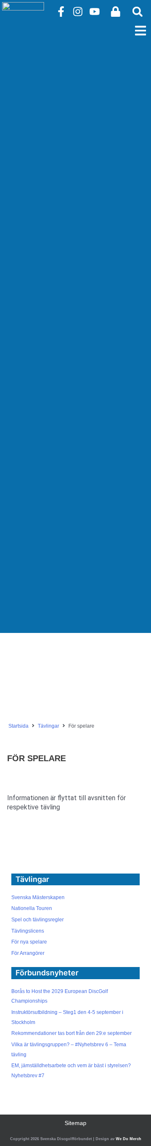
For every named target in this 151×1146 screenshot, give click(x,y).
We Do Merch (128, 1139)
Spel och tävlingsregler (37, 920)
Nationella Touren (31, 908)
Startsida (18, 726)
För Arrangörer (27, 953)
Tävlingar (48, 726)
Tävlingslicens (27, 931)
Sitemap (75, 1123)
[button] (137, 11)
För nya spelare (29, 942)
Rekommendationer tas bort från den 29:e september (71, 1033)
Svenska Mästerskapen (38, 897)
